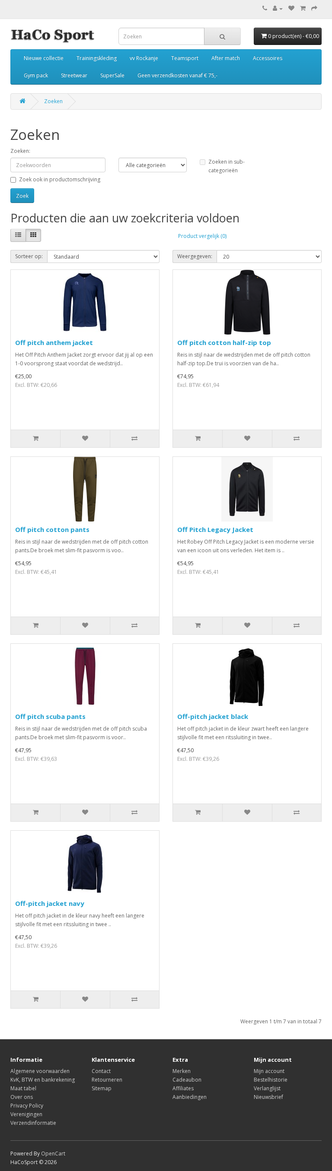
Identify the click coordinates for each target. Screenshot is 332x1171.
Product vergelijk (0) (202, 236)
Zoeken (53, 101)
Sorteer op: (29, 256)
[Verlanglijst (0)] (291, 8)
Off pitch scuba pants (50, 716)
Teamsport (184, 58)
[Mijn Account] (278, 8)
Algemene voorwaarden (40, 1071)
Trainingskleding (97, 58)
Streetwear (74, 75)
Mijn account (269, 1071)
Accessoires (267, 58)
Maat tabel (23, 1088)
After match (225, 58)
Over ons (21, 1097)
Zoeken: (20, 151)
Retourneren (107, 1079)
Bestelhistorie (270, 1079)
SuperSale (112, 75)
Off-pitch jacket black (212, 716)
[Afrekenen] (314, 8)
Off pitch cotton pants (52, 529)
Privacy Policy (26, 1105)
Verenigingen (26, 1114)
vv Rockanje (144, 58)
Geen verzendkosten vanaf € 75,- (177, 75)
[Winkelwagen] (303, 8)
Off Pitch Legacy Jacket (215, 529)
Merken (181, 1071)
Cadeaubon (186, 1079)
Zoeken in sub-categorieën (226, 166)
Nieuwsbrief (268, 1097)
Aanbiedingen (189, 1097)
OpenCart (53, 1153)
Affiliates (183, 1088)
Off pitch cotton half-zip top (224, 342)
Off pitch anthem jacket (54, 342)
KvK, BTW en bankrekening (42, 1079)
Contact (101, 1071)
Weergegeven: (194, 256)
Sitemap (102, 1088)
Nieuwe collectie (44, 58)
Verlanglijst (267, 1088)
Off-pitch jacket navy (49, 903)
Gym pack (36, 75)
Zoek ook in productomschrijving (59, 179)
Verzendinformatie (33, 1123)
